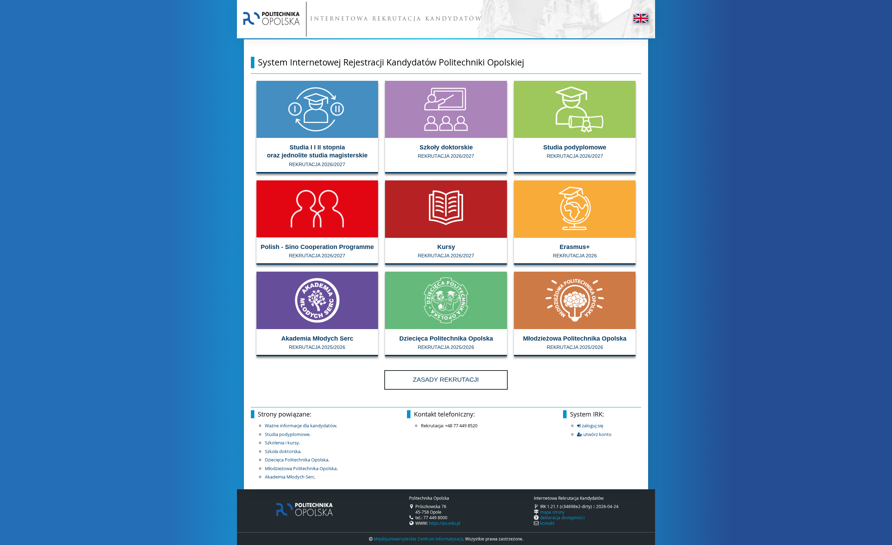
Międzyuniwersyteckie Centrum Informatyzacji (418, 539)
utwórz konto (597, 434)
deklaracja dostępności (562, 517)
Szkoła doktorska (282, 451)
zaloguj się (592, 425)
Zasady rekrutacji (446, 379)
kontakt (547, 523)
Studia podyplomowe (287, 434)
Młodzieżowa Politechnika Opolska (301, 468)
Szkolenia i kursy (282, 442)
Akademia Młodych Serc (289, 477)
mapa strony (552, 512)
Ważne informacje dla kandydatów (300, 425)
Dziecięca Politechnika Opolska (296, 460)
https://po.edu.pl (444, 523)
